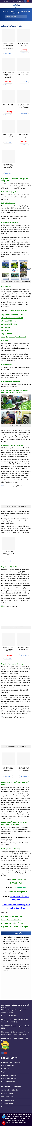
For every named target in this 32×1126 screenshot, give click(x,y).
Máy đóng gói (5, 1069)
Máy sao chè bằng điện (9, 324)
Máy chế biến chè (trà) (7, 1065)
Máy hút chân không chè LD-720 (12, 318)
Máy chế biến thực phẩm (8, 1078)
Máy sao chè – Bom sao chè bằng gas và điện (23, 74)
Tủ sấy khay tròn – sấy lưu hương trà (13, 337)
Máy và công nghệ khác (8, 1081)
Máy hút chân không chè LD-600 (23, 44)
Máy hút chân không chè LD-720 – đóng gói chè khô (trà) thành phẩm (8, 75)
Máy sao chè (5, 445)
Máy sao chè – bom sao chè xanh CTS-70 (8, 106)
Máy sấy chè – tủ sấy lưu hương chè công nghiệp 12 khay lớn (23, 106)
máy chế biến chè (20, 310)
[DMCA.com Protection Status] (5, 1045)
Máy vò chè (5, 330)
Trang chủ (5, 11)
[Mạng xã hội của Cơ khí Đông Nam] (25, 1)
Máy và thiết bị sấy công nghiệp (10, 1062)
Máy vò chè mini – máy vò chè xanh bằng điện (24, 136)
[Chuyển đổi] (28, 1062)
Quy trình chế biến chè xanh (11, 916)
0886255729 (16, 883)
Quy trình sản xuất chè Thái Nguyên (14, 927)
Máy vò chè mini (6, 334)
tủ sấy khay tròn (16, 678)
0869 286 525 (18, 879)
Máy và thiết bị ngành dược (9, 1075)
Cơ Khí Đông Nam (19, 887)
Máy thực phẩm (14, 11)
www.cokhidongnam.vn (18, 892)
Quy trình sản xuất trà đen (11, 920)
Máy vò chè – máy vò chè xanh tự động (8, 135)
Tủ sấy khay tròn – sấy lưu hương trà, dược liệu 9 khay (8, 166)
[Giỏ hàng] (30, 5)
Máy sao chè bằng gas (8, 321)
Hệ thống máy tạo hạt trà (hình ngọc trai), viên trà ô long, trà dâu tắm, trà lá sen (8, 47)
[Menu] (3, 5)
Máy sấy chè (5, 327)
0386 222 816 (20, 1038)
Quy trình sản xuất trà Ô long (12, 923)
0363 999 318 (11, 1038)
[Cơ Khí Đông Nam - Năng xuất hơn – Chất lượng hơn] (16, 5)
